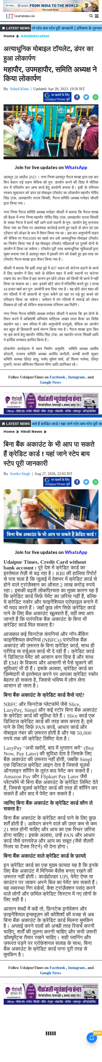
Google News (50, 382)
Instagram (76, 377)
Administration (35, 36)
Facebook (57, 377)
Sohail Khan (19, 89)
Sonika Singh (20, 474)
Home (9, 36)
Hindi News (31, 431)
